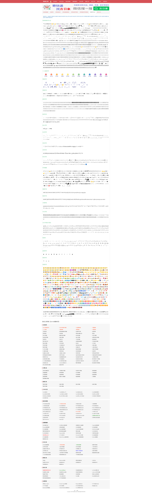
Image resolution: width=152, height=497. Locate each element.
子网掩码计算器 (62, 370)
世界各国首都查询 (65, 12)
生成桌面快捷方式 (79, 470)
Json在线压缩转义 (95, 392)
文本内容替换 (78, 446)
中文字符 (99, 16)
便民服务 (77, 329)
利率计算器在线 (46, 370)
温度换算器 (61, 374)
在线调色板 (78, 474)
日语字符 (103, 16)
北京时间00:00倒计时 (80, 360)
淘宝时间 (44, 339)
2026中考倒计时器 (62, 327)
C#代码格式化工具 (46, 407)
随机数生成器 (78, 452)
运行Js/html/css (46, 419)
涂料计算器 (61, 386)
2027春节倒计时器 (62, 360)
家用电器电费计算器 (63, 331)
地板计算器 (61, 384)
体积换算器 (61, 372)
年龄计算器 (45, 345)
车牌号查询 (61, 351)
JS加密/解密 (94, 403)
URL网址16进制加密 (63, 425)
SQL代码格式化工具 (79, 407)
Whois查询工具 (62, 476)
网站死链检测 (45, 476)
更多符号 (50, 17)
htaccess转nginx (62, 470)
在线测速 (61, 333)
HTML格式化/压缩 (46, 403)
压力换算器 (78, 372)
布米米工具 (45, 1)
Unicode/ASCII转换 (79, 435)
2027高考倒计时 (46, 327)
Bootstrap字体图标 (46, 487)
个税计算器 (78, 339)
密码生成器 (78, 431)
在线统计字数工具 (46, 448)
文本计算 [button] (81, 1)
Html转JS (61, 411)
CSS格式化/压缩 (62, 403)
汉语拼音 (96, 16)
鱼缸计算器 (45, 343)
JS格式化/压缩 (78, 403)
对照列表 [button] (105, 1)
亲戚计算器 (61, 337)
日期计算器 (94, 345)
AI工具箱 (77, 476)
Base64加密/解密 (95, 425)
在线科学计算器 (79, 370)
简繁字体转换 (94, 444)
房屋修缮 (61, 329)
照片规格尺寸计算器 (96, 358)
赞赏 (77, 490)
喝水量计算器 (45, 337)
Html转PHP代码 (62, 413)
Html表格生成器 (46, 415)
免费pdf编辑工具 (79, 333)
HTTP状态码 (45, 485)
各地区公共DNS (46, 462)
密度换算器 (78, 376)
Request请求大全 (79, 483)
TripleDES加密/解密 (79, 429)
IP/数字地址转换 (95, 433)
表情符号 (47, 17)
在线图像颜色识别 (62, 356)
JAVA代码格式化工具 (63, 407)
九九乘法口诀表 (95, 360)
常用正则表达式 (79, 417)
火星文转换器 (61, 446)
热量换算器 (45, 372)
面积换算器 (94, 370)
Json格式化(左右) (79, 392)
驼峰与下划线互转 (79, 450)
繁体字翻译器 (78, 362)
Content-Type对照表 (63, 483)
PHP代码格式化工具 (79, 405)
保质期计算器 (61, 349)
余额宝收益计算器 (95, 337)
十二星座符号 (48, 16)
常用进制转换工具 (62, 454)
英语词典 (44, 333)
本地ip (44, 460)
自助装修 (94, 329)
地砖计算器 (94, 384)
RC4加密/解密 (45, 429)
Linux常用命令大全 (79, 487)
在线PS (77, 343)
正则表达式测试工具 (96, 415)
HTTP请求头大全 (95, 483)
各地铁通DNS (45, 464)
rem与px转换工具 (95, 470)
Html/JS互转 (78, 411)
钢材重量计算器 (46, 378)
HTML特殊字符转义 (79, 485)
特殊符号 (57, 16)
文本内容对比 (95, 446)
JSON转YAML (45, 397)
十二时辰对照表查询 (46, 360)
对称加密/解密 (62, 427)
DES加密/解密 (95, 427)
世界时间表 (78, 353)
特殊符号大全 (92, 12)
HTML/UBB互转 (62, 415)
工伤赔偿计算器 (95, 356)
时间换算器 (78, 374)
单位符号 (74, 16)
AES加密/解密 (78, 427)
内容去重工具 (94, 448)
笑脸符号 (53, 16)
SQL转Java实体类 (95, 394)
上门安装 (45, 329)
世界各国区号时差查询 (84, 12)
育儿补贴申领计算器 (46, 364)
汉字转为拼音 (45, 446)
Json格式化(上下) (62, 392)
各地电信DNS (61, 462)
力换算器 (94, 376)
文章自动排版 (62, 444)
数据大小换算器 (62, 376)
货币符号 (78, 16)
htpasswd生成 (62, 433)
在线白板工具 (45, 362)
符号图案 (85, 16)
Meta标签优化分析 (95, 476)
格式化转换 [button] (68, 1)
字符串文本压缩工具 (63, 450)
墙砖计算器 (45, 386)
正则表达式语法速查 (96, 417)
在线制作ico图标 (46, 472)
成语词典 (94, 331)
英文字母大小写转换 (46, 452)
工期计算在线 (94, 347)
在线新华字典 (78, 331)
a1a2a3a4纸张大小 (63, 362)
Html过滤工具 (61, 417)
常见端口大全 (94, 485)
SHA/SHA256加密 (95, 429)
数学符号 (64, 16)
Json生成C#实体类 (46, 394)
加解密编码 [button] (74, 1)
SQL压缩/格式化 (62, 405)
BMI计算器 (45, 335)
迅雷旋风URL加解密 (79, 425)
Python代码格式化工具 (96, 407)
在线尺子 (61, 339)
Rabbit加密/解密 (62, 429)
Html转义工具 (95, 411)
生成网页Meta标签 (62, 472)
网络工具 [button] (87, 1)
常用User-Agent (46, 483)
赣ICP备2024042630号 (81, 491)
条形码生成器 (78, 433)
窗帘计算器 (78, 384)
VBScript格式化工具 (46, 411)
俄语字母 (92, 16)
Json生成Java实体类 (63, 394)
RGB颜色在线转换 (79, 454)
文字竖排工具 (61, 448)
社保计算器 (78, 335)
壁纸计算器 (45, 384)
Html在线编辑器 (46, 444)
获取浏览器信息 (79, 460)
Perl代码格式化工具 (96, 409)
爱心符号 (67, 16)
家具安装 (45, 331)
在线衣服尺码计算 (79, 356)
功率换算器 (94, 372)
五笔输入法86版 (46, 353)
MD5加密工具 (45, 425)
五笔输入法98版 (62, 353)
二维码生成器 (45, 351)
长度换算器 (45, 374)
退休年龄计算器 (79, 345)
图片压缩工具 (45, 341)
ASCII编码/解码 (95, 435)
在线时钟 (51, 12)
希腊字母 (89, 16)
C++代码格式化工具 (79, 409)
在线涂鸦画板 (45, 12)
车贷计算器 (94, 335)
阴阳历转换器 (78, 349)
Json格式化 (45, 392)
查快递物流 (94, 339)
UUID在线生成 (95, 431)
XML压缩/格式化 (95, 405)
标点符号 (71, 16)
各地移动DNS (94, 462)
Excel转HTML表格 (95, 413)
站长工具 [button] (93, 1)
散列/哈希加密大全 (46, 431)
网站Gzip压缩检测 (95, 474)
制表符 (106, 16)
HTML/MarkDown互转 (80, 415)
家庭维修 (94, 327)
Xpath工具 (61, 419)
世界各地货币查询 (74, 12)
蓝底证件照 (61, 364)
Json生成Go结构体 (79, 394)
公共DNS (94, 460)
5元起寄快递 (78, 327)
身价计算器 (78, 337)
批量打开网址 (45, 474)
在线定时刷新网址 (79, 472)
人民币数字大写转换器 (63, 452)
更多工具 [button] (98, 12)
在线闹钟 (61, 341)
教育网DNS (61, 464)
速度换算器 (94, 374)
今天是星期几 (61, 358)
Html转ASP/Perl (79, 413)
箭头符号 (81, 16)
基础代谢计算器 (62, 335)
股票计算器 (45, 347)
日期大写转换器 (95, 349)
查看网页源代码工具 (46, 470)
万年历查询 (61, 343)
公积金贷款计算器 (46, 358)
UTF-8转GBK (61, 435)
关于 (75, 490)
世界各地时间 (57, 12)
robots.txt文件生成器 (96, 472)
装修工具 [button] (99, 1)
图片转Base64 (46, 435)
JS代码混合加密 (46, 405)
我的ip (93, 333)
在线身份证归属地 (79, 358)
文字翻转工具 (78, 448)
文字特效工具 (45, 450)
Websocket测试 (62, 460)
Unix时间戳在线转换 (47, 454)
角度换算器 (45, 376)
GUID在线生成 (45, 433)
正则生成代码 (45, 417)
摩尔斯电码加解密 (62, 431)
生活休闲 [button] (55, 1)
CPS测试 (94, 343)
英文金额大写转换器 (96, 362)
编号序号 (60, 16)
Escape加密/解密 (46, 427)
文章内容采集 (78, 444)
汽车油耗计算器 (95, 341)
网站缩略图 (61, 474)
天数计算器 (61, 347)
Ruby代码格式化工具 (47, 409)
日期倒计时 (78, 347)
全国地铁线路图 (79, 341)
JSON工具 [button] (61, 1)
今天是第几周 (61, 345)
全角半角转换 (94, 450)
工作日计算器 (45, 349)
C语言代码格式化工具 (63, 409)
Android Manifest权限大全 (64, 487)
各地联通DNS (78, 462)
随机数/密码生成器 (95, 452)
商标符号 (44, 16)
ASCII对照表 (61, 485)
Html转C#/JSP (46, 413)
